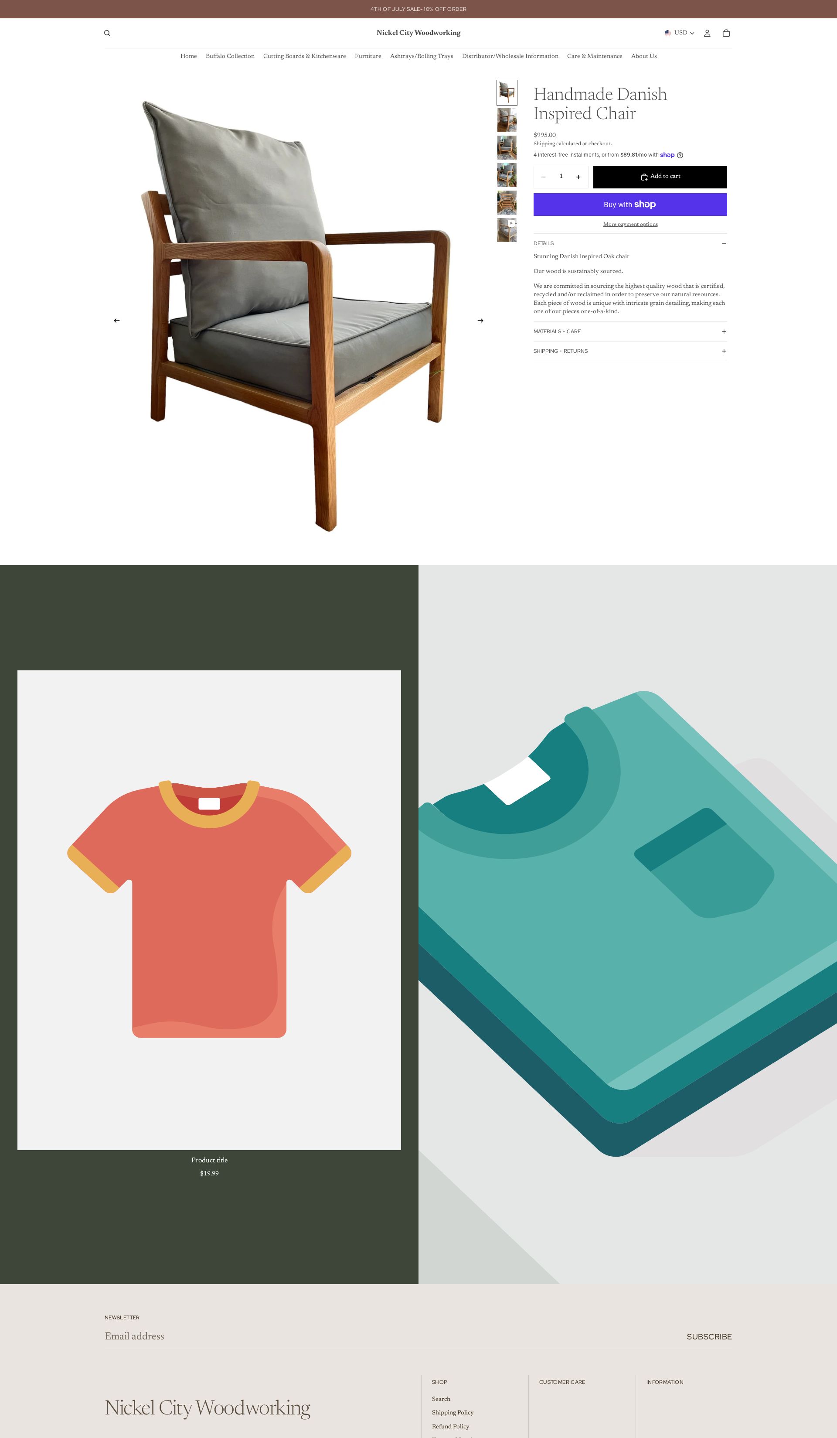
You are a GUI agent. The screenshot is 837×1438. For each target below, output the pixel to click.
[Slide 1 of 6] (507, 93)
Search (441, 1399)
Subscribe (709, 1337)
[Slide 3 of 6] (507, 148)
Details (544, 243)
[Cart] (726, 33)
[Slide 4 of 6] (507, 175)
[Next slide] (483, 322)
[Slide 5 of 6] (507, 203)
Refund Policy (451, 1427)
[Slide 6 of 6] (507, 230)
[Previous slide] (114, 322)
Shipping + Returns (561, 350)
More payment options (630, 224)
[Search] (107, 33)
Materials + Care (557, 331)
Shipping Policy (453, 1413)
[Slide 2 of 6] (507, 120)
